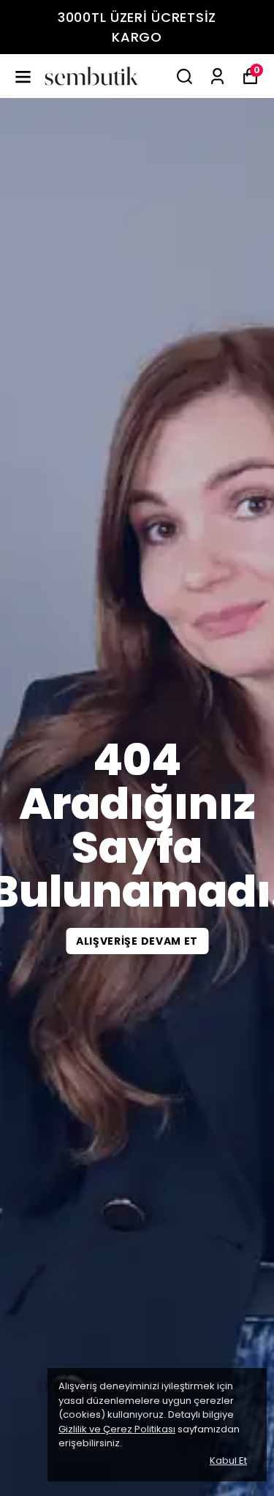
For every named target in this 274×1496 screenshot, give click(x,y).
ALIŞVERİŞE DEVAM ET (137, 941)
